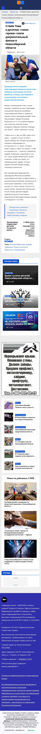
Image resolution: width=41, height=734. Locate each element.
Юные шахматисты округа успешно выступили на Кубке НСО (24, 468)
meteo (15, 585)
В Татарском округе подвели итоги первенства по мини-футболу (25, 456)
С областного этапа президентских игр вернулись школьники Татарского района (28, 229)
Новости (17, 403)
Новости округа (20, 451)
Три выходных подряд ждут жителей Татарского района (12, 226)
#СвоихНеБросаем (17, 244)
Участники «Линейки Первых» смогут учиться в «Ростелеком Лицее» (25, 407)
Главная (4, 12)
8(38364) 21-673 (25, 659)
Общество (14, 12)
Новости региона (20, 247)
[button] (38, 8)
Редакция (11, 52)
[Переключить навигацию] (21, 8)
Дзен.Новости (30, 23)
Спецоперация (19, 250)
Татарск (16, 578)
